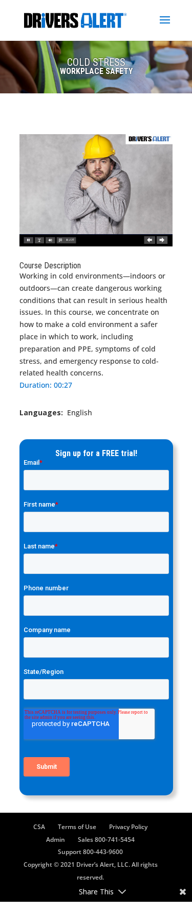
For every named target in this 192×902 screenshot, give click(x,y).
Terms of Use (77, 826)
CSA (39, 826)
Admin (55, 839)
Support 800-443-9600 (90, 851)
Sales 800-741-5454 (106, 839)
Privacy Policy (128, 826)
